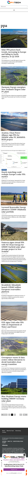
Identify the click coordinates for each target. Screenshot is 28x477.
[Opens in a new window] (4, 445)
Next (24, 414)
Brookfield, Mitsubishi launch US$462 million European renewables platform (11, 288)
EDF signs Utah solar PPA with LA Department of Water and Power (12, 324)
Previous (5, 414)
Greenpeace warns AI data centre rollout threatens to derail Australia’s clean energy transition (13, 360)
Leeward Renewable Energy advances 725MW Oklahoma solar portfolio (13, 209)
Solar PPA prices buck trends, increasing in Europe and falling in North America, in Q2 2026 (13, 53)
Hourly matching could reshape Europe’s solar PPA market (13, 174)
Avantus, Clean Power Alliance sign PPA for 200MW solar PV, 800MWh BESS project (13, 136)
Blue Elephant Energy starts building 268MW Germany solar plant (13, 398)
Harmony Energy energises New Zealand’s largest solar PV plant (13, 89)
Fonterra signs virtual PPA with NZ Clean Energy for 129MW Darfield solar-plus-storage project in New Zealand (13, 247)
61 (20, 414)
